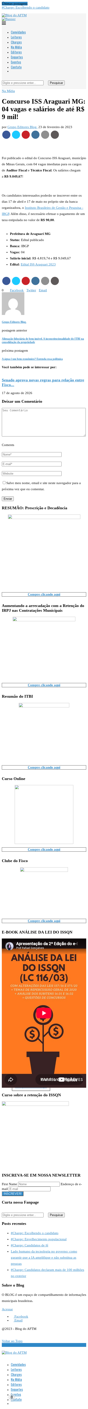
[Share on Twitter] (16, 135)
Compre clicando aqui (44, 594)
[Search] (3, 78)
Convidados (18, 31)
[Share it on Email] (45, 135)
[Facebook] (3, 11)
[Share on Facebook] (6, 135)
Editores (16, 51)
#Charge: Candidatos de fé (29, 1245)
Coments (8, 445)
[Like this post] (5, 290)
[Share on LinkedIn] (35, 135)
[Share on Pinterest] (26, 135)
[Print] (55, 135)
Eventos (16, 61)
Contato (16, 66)
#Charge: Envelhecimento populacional (39, 1239)
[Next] (33, 3)
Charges (16, 41)
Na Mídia (16, 46)
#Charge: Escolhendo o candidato (25, 7)
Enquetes (17, 56)
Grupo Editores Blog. (22, 127)
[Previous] (29, 3)
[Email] (6, 11)
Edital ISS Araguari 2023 (38, 264)
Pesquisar (56, 83)
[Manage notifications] (11, 1397)
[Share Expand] (48, 290)
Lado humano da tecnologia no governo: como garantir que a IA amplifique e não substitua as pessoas (44, 1257)
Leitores (16, 36)
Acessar (7, 1309)
